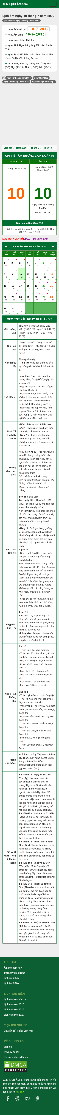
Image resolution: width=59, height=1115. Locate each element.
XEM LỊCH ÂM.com (15, 4)
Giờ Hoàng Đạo (10, 331)
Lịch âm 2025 (11, 978)
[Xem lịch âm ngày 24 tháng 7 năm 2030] (20, 294)
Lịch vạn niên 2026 (14, 1009)
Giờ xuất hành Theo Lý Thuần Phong (10, 857)
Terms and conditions (16, 1057)
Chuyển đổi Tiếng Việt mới (18, 1030)
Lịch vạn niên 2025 (14, 1004)
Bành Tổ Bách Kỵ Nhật (11, 435)
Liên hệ (8, 1046)
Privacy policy (11, 1051)
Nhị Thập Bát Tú (11, 551)
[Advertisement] (29, 114)
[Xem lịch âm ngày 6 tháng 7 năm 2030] (44, 260)
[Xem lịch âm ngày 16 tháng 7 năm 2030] (13, 282)
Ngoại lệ (23, 549)
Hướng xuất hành (10, 761)
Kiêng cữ (23, 528)
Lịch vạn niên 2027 (14, 1014)
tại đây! (20, 1091)
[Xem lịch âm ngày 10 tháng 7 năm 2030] (20, 271)
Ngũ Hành (9, 397)
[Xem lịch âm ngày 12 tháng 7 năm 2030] (36, 271)
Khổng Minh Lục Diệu (11, 471)
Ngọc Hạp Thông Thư (10, 697)
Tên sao (23, 496)
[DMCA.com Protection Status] (16, 1066)
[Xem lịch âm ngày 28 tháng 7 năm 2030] (51, 294)
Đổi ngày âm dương (14, 972)
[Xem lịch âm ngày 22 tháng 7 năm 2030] (5, 294)
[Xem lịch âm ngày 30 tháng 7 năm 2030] (13, 305)
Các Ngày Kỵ (10, 364)
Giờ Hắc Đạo (11, 348)
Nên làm (23, 510)
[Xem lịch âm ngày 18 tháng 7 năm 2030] (28, 282)
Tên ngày (24, 500)
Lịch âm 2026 (11, 983)
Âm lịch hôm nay (13, 967)
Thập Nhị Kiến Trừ (11, 626)
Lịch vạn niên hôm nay (16, 999)
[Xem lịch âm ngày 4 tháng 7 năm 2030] (28, 260)
